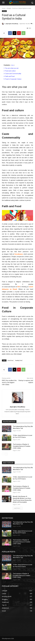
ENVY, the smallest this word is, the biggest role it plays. (9, 382)
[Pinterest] (19, 33)
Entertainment (6, 449)
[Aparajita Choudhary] (3, 24)
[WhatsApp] (23, 33)
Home (3, 8)
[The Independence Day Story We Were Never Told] (6, 429)
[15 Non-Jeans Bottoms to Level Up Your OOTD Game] (6, 438)
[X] (14, 33)
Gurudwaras (18, 254)
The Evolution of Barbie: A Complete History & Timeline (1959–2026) (21, 446)
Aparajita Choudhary (12, 23)
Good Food (10, 360)
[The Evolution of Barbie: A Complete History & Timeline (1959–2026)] (6, 446)
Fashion (5, 440)
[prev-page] (3, 454)
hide (12, 65)
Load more (17, 508)
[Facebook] (10, 33)
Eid (19, 286)
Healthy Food (18, 360)
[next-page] (6, 454)
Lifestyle (9, 8)
